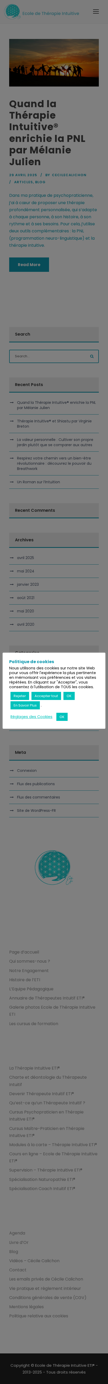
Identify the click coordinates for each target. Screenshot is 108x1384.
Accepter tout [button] (46, 695)
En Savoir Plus (25, 705)
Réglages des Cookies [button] (31, 716)
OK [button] (69, 695)
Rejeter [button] (20, 695)
